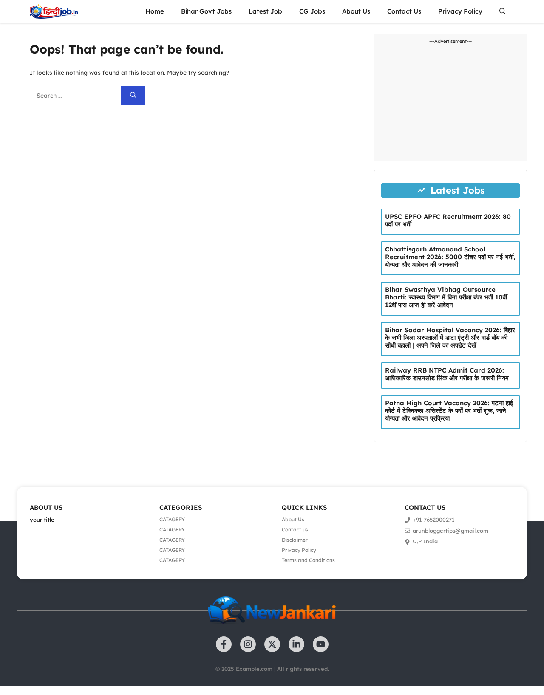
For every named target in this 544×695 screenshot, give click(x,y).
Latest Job (265, 11)
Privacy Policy (460, 11)
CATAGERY (172, 519)
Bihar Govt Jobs (206, 11)
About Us (356, 11)
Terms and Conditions (308, 560)
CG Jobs (312, 11)
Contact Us (404, 11)
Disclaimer (295, 540)
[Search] (133, 95)
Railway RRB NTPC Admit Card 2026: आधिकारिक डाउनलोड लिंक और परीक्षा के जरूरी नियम (447, 374)
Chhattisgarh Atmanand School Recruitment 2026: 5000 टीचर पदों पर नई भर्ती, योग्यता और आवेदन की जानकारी (450, 256)
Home (154, 11)
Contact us (295, 529)
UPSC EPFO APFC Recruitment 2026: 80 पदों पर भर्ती (448, 220)
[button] (502, 11)
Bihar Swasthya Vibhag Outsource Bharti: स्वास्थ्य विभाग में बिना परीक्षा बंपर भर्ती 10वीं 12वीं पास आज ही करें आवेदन (446, 297)
